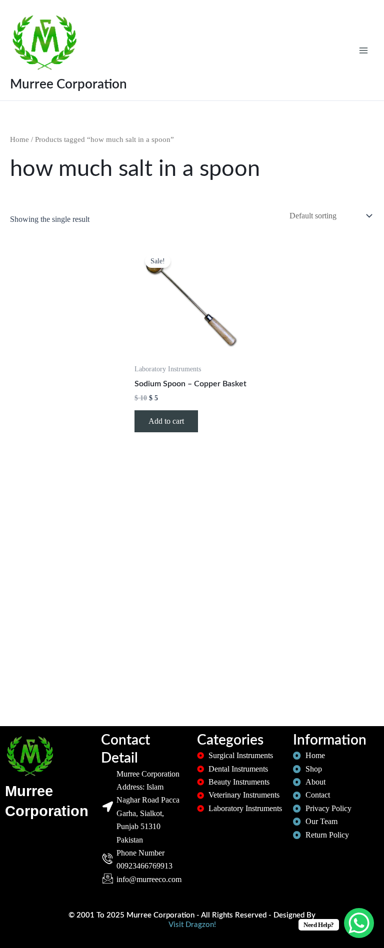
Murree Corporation (68, 84)
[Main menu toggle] (363, 49)
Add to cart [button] (166, 421)
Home (19, 139)
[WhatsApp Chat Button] (359, 923)
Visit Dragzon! (192, 925)
